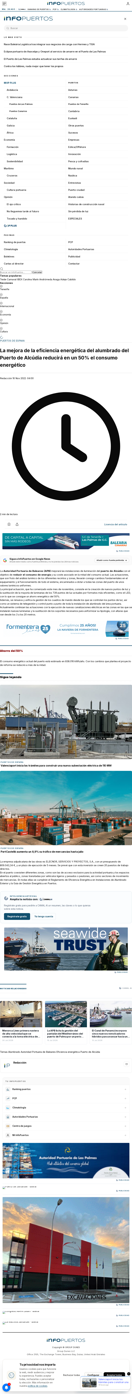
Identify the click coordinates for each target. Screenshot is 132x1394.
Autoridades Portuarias (92, 9)
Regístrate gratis (17, 916)
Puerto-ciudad (76, 190)
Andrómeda (45, 279)
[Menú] (4, 4)
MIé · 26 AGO (8, 9)
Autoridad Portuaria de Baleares (38, 1051)
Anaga (56, 279)
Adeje (63, 279)
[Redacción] (7, 1065)
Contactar (74, 263)
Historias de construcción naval (86, 204)
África (10, 132)
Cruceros (12, 175)
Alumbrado (14, 1051)
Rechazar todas (71, 1375)
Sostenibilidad (15, 161)
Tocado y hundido (17, 218)
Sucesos (73, 132)
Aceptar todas (114, 1375)
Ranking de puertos (38, 9)
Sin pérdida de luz (78, 211)
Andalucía (12, 90)
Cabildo (71, 279)
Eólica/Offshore (77, 147)
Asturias (72, 90)
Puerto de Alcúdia (90, 1051)
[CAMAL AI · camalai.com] (45, 899)
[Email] (126, 1064)
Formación (13, 147)
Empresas (73, 139)
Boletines (9, 256)
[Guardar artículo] (9, 524)
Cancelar (37, 272)
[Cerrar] (125, 19)
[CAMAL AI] (22, 9)
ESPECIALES (75, 218)
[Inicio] (66, 4)
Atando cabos (76, 197)
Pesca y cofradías (78, 161)
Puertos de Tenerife (78, 104)
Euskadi (72, 118)
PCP (55, 9)
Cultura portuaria (16, 190)
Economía (9, 139)
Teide (3, 279)
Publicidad (74, 256)
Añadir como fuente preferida (110, 560)
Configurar (93, 1375)
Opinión (8, 197)
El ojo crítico (14, 204)
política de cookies (37, 1386)
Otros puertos (76, 125)
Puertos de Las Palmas (21, 104)
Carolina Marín (31, 279)
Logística (12, 154)
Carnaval (11, 279)
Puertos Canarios (18, 111)
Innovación (74, 154)
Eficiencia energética (68, 1051)
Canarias (73, 97)
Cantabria (74, 111)
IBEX (19, 279)
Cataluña (12, 118)
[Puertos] (28, 19)
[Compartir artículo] (17, 524)
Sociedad (9, 182)
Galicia (11, 125)
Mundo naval (75, 168)
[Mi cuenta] (128, 3)
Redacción (6, 378)
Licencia (115, 524)
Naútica (72, 175)
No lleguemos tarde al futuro (23, 211)
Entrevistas (74, 182)
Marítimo (9, 168)
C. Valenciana (14, 97)
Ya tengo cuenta (43, 916)
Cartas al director (14, 263)
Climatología (68, 9)
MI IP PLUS (10, 82)
